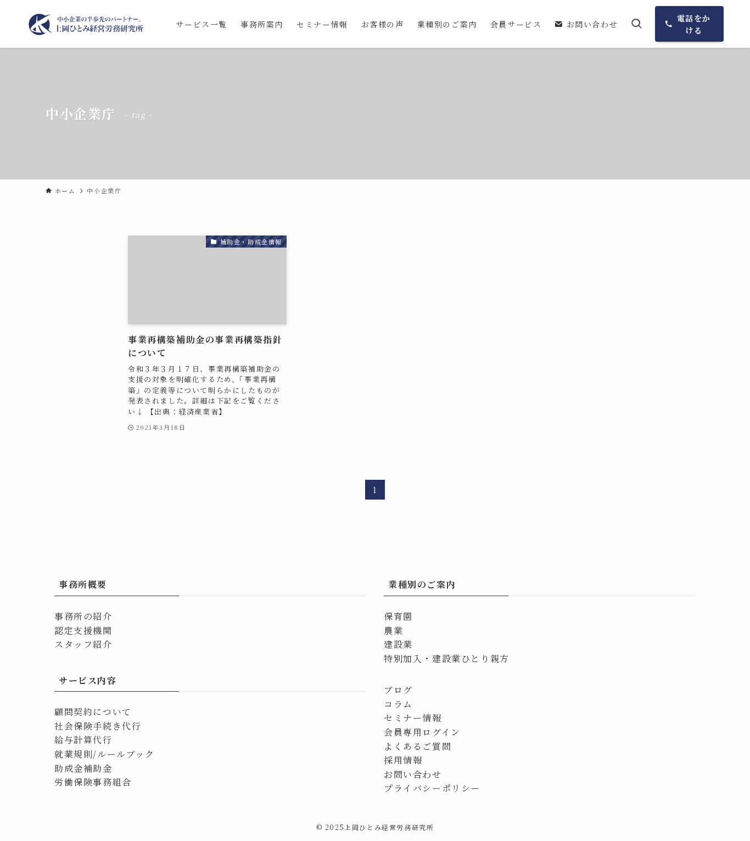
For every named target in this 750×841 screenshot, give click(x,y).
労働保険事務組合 (93, 782)
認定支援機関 (83, 630)
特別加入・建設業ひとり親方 (447, 658)
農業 (393, 630)
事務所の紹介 (83, 616)
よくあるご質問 (417, 746)
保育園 (398, 616)
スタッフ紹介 (83, 644)
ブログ (398, 689)
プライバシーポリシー (432, 788)
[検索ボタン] (636, 24)
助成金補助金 (83, 768)
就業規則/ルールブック (104, 754)
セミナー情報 (413, 717)
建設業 (398, 644)
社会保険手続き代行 (97, 726)
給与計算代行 (83, 739)
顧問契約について (93, 711)
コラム (398, 704)
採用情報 (403, 760)
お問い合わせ (413, 774)
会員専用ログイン (422, 732)
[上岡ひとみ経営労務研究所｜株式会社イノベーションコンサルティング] (86, 24)
